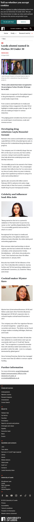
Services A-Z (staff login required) (11, 452)
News (4, 38)
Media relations (5, 460)
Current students (15, 28)
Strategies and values (7, 426)
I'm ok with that (8, 22)
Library (3, 454)
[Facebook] (2, 495)
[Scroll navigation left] (2, 33)
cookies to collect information (16, 9)
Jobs (2, 447)
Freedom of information (8, 511)
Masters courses (6, 394)
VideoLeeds (4, 462)
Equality (3, 428)
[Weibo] (20, 495)
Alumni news (4, 53)
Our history (4, 415)
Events (3, 436)
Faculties (4, 418)
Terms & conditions (7, 508)
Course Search (5, 402)
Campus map (5, 413)
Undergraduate (5, 392)
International (5, 400)
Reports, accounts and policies (10, 423)
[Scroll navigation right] (32, 33)
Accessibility (5, 505)
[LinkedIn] (7, 495)
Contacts (4, 468)
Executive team (5, 431)
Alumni (3, 457)
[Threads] (30, 495)
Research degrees (6, 397)
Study (13, 33)
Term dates (4, 449)
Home (6, 33)
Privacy (3, 503)
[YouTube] (11, 495)
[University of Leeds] (11, 519)
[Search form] (31, 28)
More (25, 28)
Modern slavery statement (9, 513)
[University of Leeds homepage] (3, 28)
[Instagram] (16, 495)
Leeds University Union (7, 470)
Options (23, 22)
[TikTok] (25, 495)
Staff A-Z (4, 465)
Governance (4, 420)
